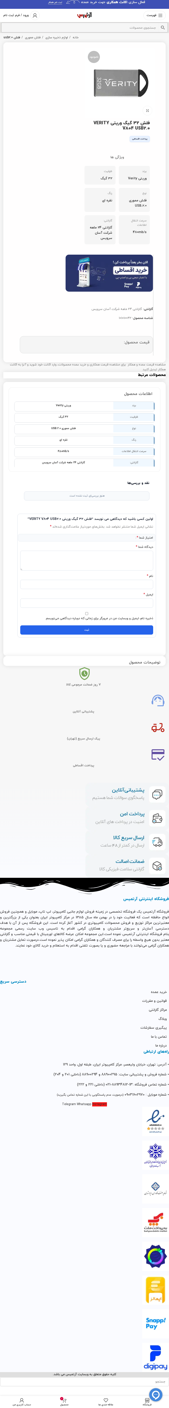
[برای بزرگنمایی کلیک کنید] (147, 110)
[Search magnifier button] (162, 27)
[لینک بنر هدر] (84, 4)
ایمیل (148, 594)
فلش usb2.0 (12, 37)
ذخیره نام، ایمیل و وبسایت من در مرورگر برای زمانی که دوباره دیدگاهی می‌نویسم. (99, 618)
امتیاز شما (145, 537)
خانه (75, 37)
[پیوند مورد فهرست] (84, 992)
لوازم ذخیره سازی (56, 37)
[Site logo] (84, 15)
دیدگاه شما (144, 547)
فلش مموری (32, 37)
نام (150, 576)
